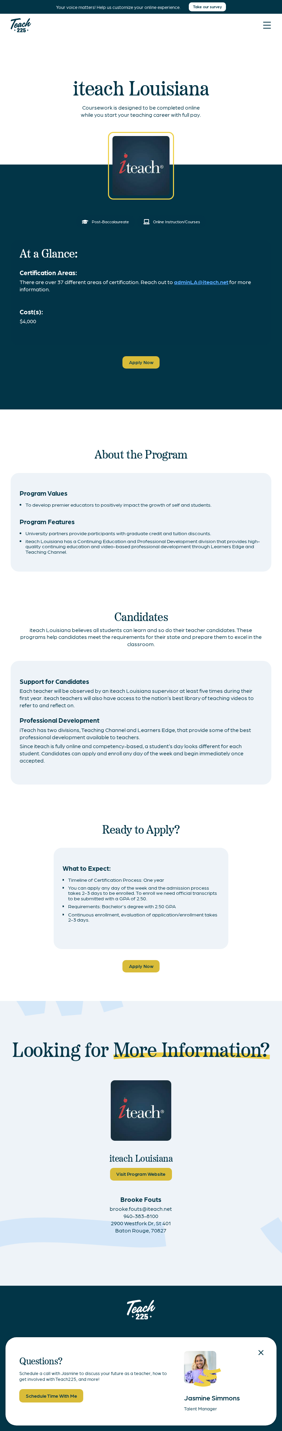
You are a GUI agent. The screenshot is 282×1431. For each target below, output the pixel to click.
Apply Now (141, 362)
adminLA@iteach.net (201, 282)
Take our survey (207, 6)
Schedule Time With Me (51, 1396)
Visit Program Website (140, 1174)
